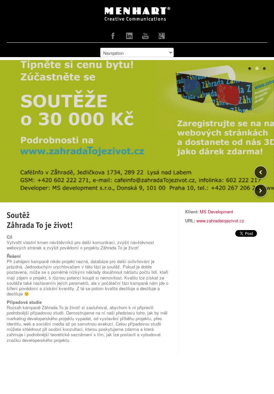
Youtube (145, 37)
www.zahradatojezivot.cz (220, 220)
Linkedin (129, 37)
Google (161, 37)
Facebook (113, 37)
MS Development (216, 211)
